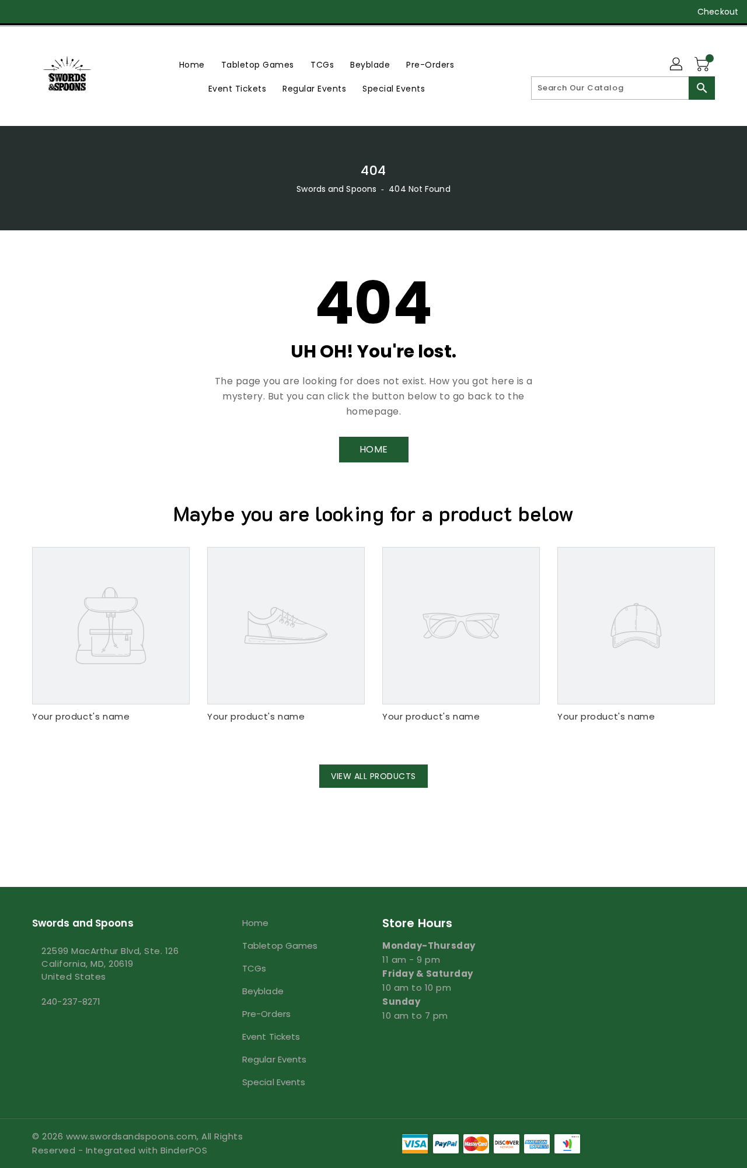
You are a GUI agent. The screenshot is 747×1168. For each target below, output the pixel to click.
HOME (373, 449)
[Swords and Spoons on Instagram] (63, 11)
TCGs (254, 968)
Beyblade (263, 991)
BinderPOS (184, 1150)
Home (255, 923)
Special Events (273, 1082)
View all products (373, 776)
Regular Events (274, 1059)
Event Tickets (271, 1036)
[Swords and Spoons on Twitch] (107, 11)
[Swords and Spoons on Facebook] (18, 11)
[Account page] (677, 64)
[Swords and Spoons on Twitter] (41, 11)
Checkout (717, 11)
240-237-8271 (70, 1001)
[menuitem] (192, 64)
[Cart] (703, 64)
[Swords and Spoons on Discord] (85, 11)
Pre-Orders (266, 1014)
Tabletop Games (279, 945)
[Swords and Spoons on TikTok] (130, 11)
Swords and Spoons (336, 189)
